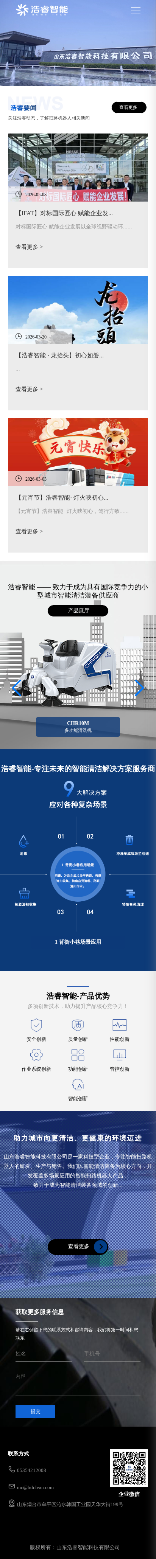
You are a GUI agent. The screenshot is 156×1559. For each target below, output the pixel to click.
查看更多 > (29, 247)
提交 (36, 1411)
